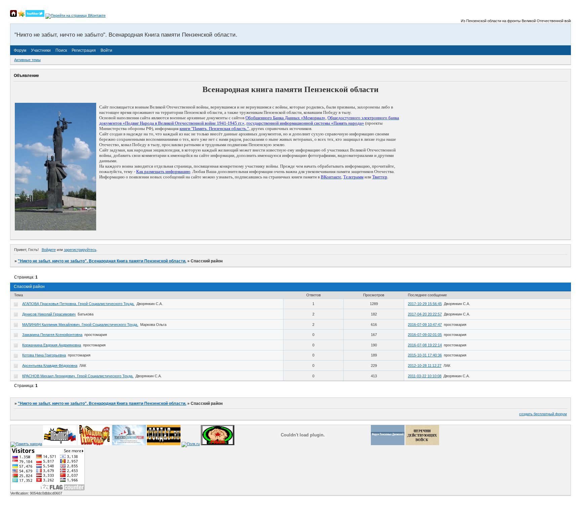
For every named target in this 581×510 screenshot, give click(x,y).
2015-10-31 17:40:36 (425, 355)
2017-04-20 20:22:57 (425, 314)
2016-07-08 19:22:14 (425, 345)
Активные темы (27, 60)
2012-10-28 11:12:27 (424, 366)
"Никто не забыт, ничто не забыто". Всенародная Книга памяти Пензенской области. (102, 261)
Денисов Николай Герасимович (49, 314)
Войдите (49, 250)
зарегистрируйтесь (80, 250)
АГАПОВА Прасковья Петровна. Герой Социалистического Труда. (78, 304)
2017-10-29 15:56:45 (425, 304)
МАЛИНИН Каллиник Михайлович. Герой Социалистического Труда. (80, 325)
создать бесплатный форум (543, 414)
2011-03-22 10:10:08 (424, 376)
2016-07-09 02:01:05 (425, 335)
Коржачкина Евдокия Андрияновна (51, 345)
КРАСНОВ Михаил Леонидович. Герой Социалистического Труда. (77, 376)
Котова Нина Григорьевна (44, 355)
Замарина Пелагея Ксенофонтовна (52, 335)
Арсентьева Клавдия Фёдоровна (49, 366)
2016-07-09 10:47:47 (425, 325)
